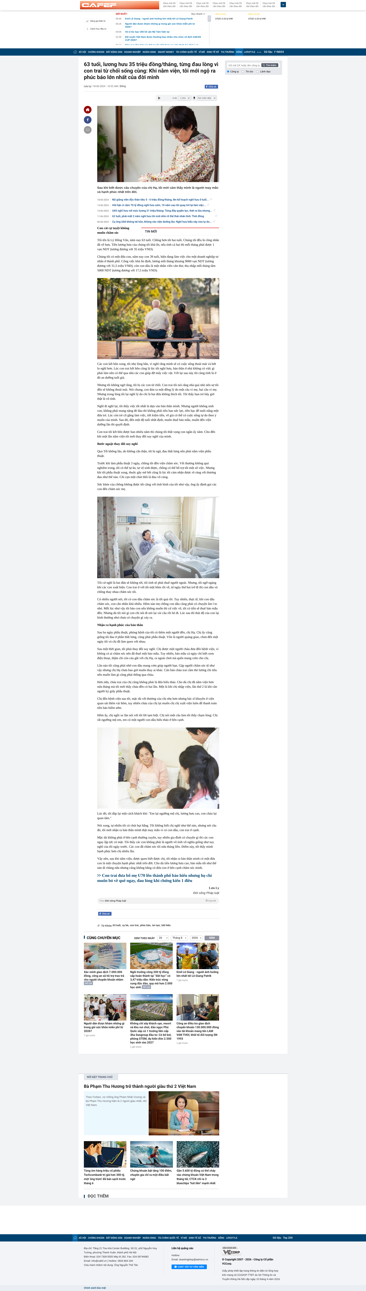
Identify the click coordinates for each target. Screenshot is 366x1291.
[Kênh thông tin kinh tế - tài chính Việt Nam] (119, 5)
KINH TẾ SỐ (213, 52)
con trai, (134, 925)
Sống (123, 86)
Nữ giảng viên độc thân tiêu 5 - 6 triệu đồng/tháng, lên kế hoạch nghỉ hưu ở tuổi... (160, 199)
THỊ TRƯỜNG (227, 52)
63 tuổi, (117, 925)
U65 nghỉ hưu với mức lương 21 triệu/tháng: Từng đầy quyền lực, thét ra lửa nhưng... (162, 210)
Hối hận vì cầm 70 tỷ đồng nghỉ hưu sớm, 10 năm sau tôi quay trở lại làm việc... (159, 205)
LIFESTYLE (249, 52)
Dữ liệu (268, 52)
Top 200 (288, 1237)
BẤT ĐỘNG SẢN (114, 52)
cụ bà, (125, 925)
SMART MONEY (166, 52)
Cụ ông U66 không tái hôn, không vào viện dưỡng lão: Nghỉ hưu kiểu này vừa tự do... (162, 221)
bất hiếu (166, 925)
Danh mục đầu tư (98, 29)
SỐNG (239, 52)
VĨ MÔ (202, 52)
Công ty (234, 71)
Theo (157, 900)
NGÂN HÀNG (149, 52)
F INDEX (279, 52)
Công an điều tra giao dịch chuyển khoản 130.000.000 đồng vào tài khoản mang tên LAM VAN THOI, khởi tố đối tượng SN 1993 (198, 1031)
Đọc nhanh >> (198, 14)
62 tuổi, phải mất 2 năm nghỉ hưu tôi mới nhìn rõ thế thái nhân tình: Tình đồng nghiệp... (158, 216)
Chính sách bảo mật (95, 1288)
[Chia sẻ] (88, 120)
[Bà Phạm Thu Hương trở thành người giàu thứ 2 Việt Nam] (184, 1113)
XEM (212, 937)
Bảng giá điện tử (98, 21)
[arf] (158, 905)
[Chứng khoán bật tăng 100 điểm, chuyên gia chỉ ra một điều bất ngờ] (151, 1154)
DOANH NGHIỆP (132, 52)
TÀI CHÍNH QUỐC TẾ (186, 52)
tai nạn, (156, 925)
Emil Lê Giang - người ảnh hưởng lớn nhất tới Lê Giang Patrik (197, 974)
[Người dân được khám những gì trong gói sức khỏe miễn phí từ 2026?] (105, 1007)
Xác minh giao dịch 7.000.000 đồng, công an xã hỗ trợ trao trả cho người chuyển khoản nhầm (104, 975)
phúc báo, (145, 925)
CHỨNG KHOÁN (96, 52)
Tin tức (249, 71)
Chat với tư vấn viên (191, 1266)
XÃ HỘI (82, 52)
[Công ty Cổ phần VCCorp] (252, 1251)
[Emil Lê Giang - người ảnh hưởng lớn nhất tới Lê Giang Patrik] (198, 956)
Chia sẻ (212, 86)
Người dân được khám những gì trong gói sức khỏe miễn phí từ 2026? (104, 1027)
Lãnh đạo (265, 71)
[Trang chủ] (75, 51)
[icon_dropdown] (283, 4)
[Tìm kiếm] (270, 65)
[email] (88, 130)
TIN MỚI (151, 231)
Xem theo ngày (144, 938)
